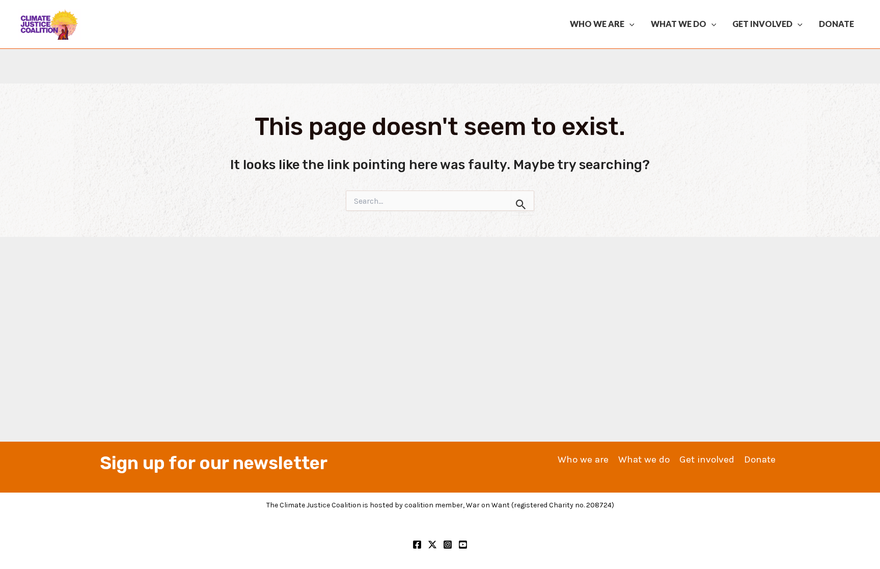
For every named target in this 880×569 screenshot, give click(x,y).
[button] (629, 24)
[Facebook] (417, 544)
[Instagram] (447, 544)
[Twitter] (432, 544)
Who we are (597, 24)
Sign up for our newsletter (213, 463)
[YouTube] (463, 544)
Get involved (762, 24)
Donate (836, 24)
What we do (678, 24)
